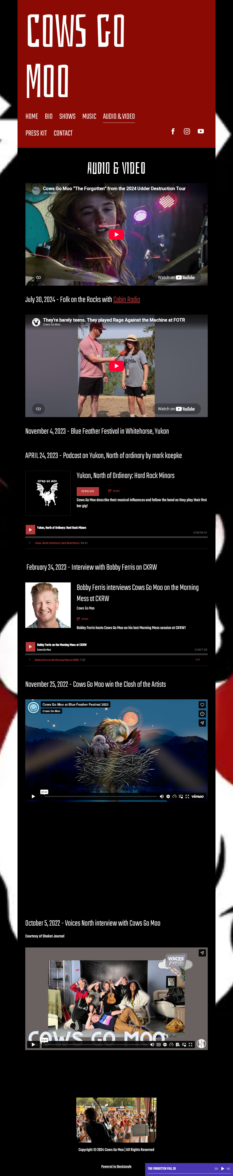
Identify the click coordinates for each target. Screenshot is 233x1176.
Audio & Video (119, 117)
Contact (63, 133)
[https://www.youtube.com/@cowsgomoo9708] (201, 131)
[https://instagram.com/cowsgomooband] (187, 131)
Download (87, 491)
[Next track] (228, 1169)
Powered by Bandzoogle (116, 1166)
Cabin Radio (126, 300)
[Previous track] (216, 1169)
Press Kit (36, 133)
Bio (49, 117)
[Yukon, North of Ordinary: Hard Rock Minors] (48, 493)
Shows (67, 117)
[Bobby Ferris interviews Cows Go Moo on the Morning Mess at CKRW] (48, 605)
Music (89, 117)
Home (31, 117)
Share (116, 491)
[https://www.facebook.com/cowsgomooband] (173, 131)
